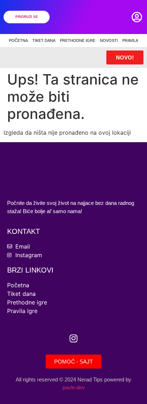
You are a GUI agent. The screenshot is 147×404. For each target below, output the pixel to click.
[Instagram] (73, 338)
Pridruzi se (26, 17)
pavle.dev (73, 387)
